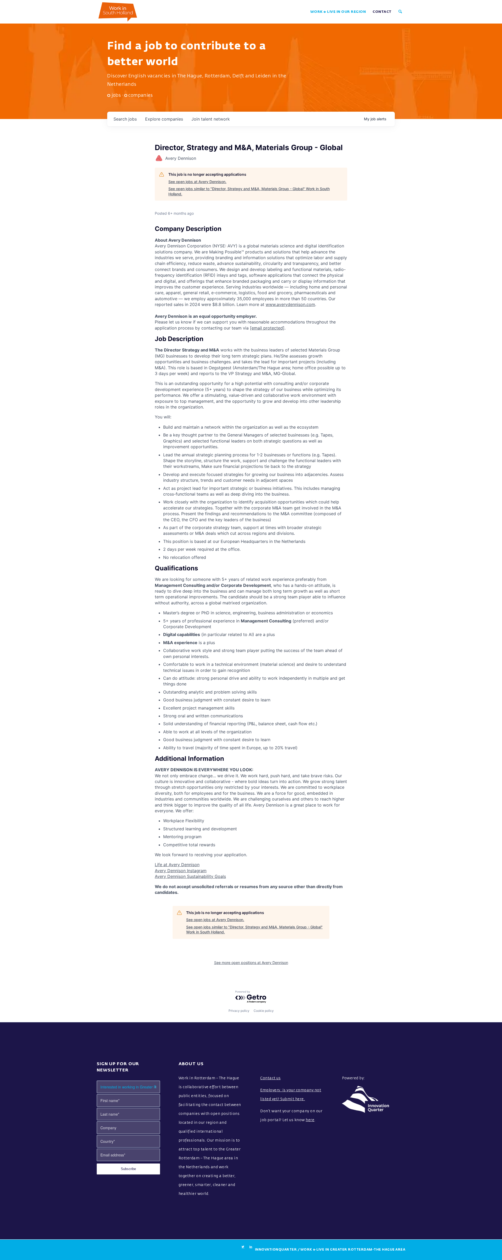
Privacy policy (239, 1011)
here (310, 1120)
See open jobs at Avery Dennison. (197, 181)
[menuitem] (338, 12)
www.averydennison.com (290, 304)
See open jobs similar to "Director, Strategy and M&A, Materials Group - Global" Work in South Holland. (249, 191)
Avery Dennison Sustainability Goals (190, 876)
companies (164, 119)
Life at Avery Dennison (177, 864)
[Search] (400, 12)
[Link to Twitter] (243, 1247)
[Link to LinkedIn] (251, 1247)
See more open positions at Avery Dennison (251, 962)
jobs (125, 119)
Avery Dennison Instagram (181, 870)
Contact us (270, 1078)
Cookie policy (264, 1011)
